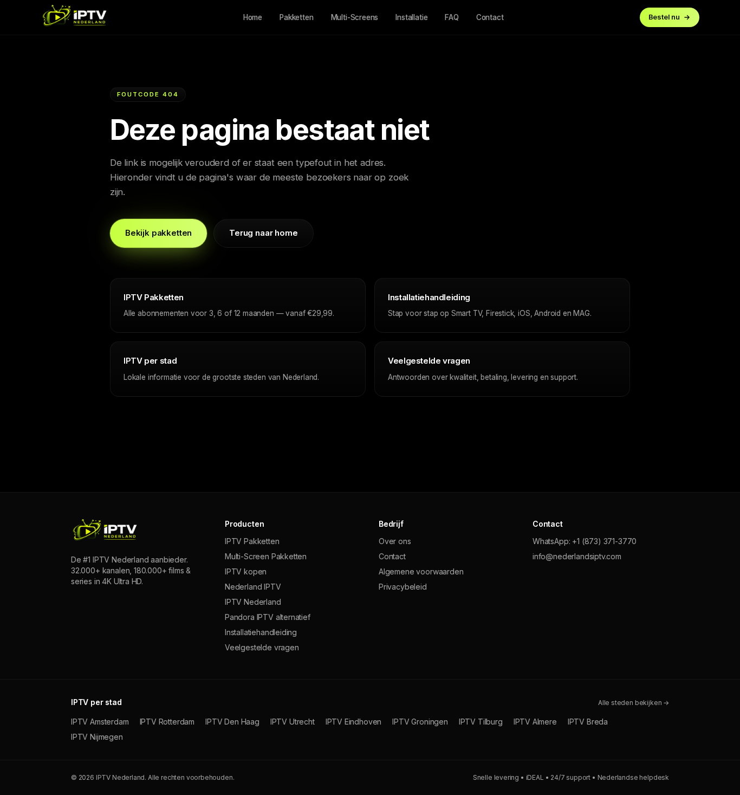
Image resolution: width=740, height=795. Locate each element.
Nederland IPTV (253, 586)
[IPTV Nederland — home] (74, 17)
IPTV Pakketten (252, 541)
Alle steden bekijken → (633, 703)
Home (252, 17)
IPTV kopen (246, 571)
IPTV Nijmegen (97, 736)
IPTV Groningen (420, 721)
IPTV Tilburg (481, 721)
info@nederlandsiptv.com (577, 556)
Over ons (395, 541)
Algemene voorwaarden (421, 571)
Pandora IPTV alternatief (267, 617)
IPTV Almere (535, 721)
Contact (490, 17)
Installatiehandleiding (261, 632)
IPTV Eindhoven (354, 721)
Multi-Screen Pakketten (266, 556)
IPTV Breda (588, 721)
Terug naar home (263, 233)
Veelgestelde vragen (262, 647)
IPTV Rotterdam (167, 721)
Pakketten (296, 17)
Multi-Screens (355, 17)
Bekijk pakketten (158, 233)
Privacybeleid (403, 586)
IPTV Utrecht (292, 721)
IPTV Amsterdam (100, 721)
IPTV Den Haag (232, 721)
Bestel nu (664, 16)
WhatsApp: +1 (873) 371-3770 (585, 541)
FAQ (451, 17)
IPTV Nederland (253, 601)
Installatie (411, 17)
